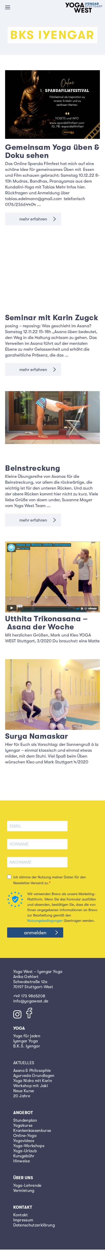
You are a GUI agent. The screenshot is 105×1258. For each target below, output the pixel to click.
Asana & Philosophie (32, 1070)
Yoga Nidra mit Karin (32, 1080)
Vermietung (23, 1190)
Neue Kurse (23, 1091)
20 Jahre (21, 1096)
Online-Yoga (25, 1135)
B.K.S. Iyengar (26, 1046)
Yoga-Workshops (28, 1146)
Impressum (23, 1220)
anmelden (35, 933)
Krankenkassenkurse (32, 1130)
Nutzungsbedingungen (45, 921)
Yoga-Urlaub (25, 1151)
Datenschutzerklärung (34, 1225)
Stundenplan (25, 1120)
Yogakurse (23, 1125)
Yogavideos (23, 1140)
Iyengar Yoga (25, 1041)
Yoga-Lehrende (27, 1185)
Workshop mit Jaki (30, 1086)
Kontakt (20, 1215)
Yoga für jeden (26, 1036)
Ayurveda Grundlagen (34, 1075)
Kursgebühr (24, 1156)
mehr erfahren (33, 219)
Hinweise (21, 1161)
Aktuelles (23, 1063)
